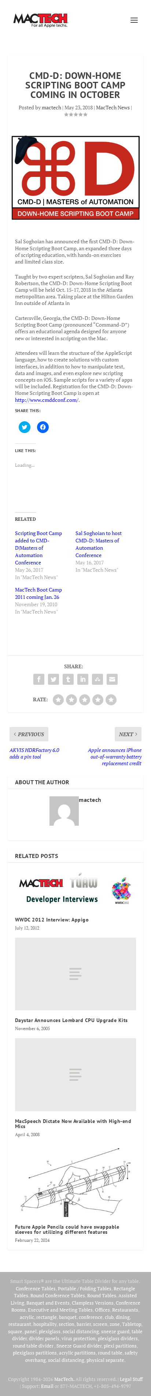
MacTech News (113, 107)
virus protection (79, 1338)
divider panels (44, 1338)
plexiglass (49, 1331)
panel (31, 1331)
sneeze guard (115, 1331)
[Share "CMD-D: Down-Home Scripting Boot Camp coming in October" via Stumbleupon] (97, 679)
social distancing (81, 1331)
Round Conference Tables (57, 1295)
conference (91, 1317)
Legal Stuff (131, 1379)
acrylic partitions (77, 1352)
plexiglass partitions (35, 1352)
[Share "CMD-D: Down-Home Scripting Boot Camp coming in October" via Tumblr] (68, 679)
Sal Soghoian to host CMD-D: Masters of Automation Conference (99, 544)
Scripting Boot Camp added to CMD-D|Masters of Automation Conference (38, 548)
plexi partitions (120, 1345)
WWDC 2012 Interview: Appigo (52, 919)
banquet (68, 1317)
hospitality (44, 1324)
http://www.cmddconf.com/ (46, 399)
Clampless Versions (93, 1302)
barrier (84, 1324)
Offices (102, 1309)
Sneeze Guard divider (79, 1345)
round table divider (33, 1345)
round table (110, 1352)
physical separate (105, 1360)
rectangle (46, 1317)
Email (47, 1386)
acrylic (27, 1317)
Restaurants (125, 1309)
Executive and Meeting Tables (60, 1309)
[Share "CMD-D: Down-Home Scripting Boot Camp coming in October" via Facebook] (39, 679)
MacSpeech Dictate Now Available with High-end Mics (73, 1124)
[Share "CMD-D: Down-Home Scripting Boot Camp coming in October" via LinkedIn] (83, 679)
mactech (51, 107)
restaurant (19, 1324)
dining (123, 1317)
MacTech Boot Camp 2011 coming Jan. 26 (38, 593)
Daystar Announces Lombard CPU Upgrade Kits (71, 1020)
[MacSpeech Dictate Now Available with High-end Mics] (75, 1074)
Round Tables (101, 1295)
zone (115, 1324)
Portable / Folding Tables (84, 1288)
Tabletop (131, 1324)
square (15, 1331)
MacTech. (64, 1379)
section (66, 1324)
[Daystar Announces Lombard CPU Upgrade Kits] (75, 974)
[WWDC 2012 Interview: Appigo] (75, 890)
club (109, 1317)
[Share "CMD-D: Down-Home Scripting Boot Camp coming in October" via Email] (112, 679)
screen (100, 1324)
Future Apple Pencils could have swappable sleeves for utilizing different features (67, 1229)
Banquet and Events (48, 1302)
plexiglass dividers (118, 1338)
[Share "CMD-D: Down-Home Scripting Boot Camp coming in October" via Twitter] (53, 679)
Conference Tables (36, 1288)
